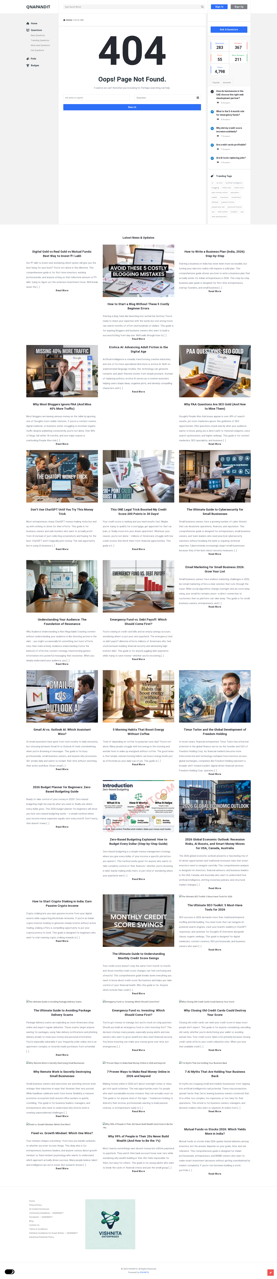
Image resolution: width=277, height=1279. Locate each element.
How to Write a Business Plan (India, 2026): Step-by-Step (215, 254)
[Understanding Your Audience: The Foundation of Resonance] (62, 586)
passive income (227, 202)
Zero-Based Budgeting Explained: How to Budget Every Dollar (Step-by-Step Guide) (138, 842)
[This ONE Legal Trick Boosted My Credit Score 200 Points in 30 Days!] (138, 476)
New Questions (38, 35)
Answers (227, 82)
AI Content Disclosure (39, 1209)
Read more (62, 290)
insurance (224, 197)
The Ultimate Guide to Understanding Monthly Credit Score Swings (138, 956)
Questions (36, 30)
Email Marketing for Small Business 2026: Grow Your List (214, 569)
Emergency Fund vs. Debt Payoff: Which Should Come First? (138, 622)
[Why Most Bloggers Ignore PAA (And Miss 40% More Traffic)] (62, 371)
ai (212, 183)
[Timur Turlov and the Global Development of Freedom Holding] (215, 696)
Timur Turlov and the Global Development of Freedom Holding (215, 732)
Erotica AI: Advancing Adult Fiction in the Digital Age (138, 349)
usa (241, 211)
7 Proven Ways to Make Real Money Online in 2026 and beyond (138, 1074)
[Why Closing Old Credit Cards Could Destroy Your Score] (206, 1001)
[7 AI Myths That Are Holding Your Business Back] (203, 1062)
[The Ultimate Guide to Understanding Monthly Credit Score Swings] (138, 920)
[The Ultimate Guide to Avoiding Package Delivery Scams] (54, 1001)
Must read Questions (40, 45)
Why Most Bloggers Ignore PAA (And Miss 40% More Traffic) (62, 406)
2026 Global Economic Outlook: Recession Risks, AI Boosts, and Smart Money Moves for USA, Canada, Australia (215, 844)
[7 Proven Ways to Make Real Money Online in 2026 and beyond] (134, 1062)
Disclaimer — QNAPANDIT (41, 1217)
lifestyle (215, 202)
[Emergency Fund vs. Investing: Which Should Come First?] (131, 1001)
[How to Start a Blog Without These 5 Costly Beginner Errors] (138, 270)
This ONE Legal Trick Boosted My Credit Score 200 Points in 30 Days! (138, 512)
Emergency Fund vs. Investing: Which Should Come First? (138, 1013)
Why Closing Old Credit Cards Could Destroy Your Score (215, 1013)
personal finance (235, 207)
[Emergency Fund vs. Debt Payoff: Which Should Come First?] (138, 586)
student (234, 211)
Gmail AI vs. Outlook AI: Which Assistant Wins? (62, 732)
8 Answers (225, 102)
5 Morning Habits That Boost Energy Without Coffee (138, 732)
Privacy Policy (35, 1205)
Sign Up (239, 6)
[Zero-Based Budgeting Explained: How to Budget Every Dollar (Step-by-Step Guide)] (138, 806)
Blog (31, 1221)
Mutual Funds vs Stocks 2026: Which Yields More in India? (215, 1131)
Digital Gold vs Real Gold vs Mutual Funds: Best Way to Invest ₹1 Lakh (62, 254)
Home (34, 23)
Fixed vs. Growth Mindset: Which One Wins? (62, 1133)
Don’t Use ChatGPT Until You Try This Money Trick (62, 512)
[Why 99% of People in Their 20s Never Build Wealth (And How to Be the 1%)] (138, 1125)
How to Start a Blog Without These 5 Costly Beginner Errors (138, 306)
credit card (226, 187)
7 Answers (225, 136)
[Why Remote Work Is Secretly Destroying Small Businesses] (55, 1062)
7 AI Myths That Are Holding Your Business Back (215, 1074)
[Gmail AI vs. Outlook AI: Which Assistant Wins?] (62, 696)
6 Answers (225, 162)
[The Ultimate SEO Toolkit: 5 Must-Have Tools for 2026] (205, 896)
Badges (35, 65)
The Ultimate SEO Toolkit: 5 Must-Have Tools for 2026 (214, 907)
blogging (215, 187)
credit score (238, 187)
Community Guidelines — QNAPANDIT (46, 1213)
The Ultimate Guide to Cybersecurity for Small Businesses (215, 512)
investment (236, 197)
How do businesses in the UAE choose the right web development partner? (229, 94)
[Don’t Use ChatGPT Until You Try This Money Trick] (62, 476)
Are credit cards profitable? (231, 144)
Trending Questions (40, 40)
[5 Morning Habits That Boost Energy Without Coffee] (138, 696)
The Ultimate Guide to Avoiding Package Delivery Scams (62, 1013)
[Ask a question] (270, 1272)
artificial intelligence (234, 183)
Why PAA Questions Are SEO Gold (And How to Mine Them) (215, 406)
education (235, 192)
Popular (216, 82)
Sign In (219, 6)
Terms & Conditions (38, 1229)
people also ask (218, 207)
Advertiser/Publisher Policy (41, 1237)
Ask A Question (229, 29)
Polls (33, 58)
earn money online (219, 192)
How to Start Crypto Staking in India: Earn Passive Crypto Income (62, 904)
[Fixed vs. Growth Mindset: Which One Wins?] (48, 1124)
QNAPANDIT (38, 6)
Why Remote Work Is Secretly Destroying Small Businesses (62, 1074)
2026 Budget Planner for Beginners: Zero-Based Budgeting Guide (62, 789)
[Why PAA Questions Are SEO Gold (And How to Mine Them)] (215, 371)
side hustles (223, 211)
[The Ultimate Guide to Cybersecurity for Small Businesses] (215, 476)
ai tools (219, 183)
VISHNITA (144, 1272)
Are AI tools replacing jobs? (231, 158)
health (214, 197)
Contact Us (34, 1225)
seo (213, 211)
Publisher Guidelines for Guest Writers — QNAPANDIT (53, 1233)
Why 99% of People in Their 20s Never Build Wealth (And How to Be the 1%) (138, 1138)
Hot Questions (37, 50)
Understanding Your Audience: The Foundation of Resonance (62, 622)
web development (219, 216)
